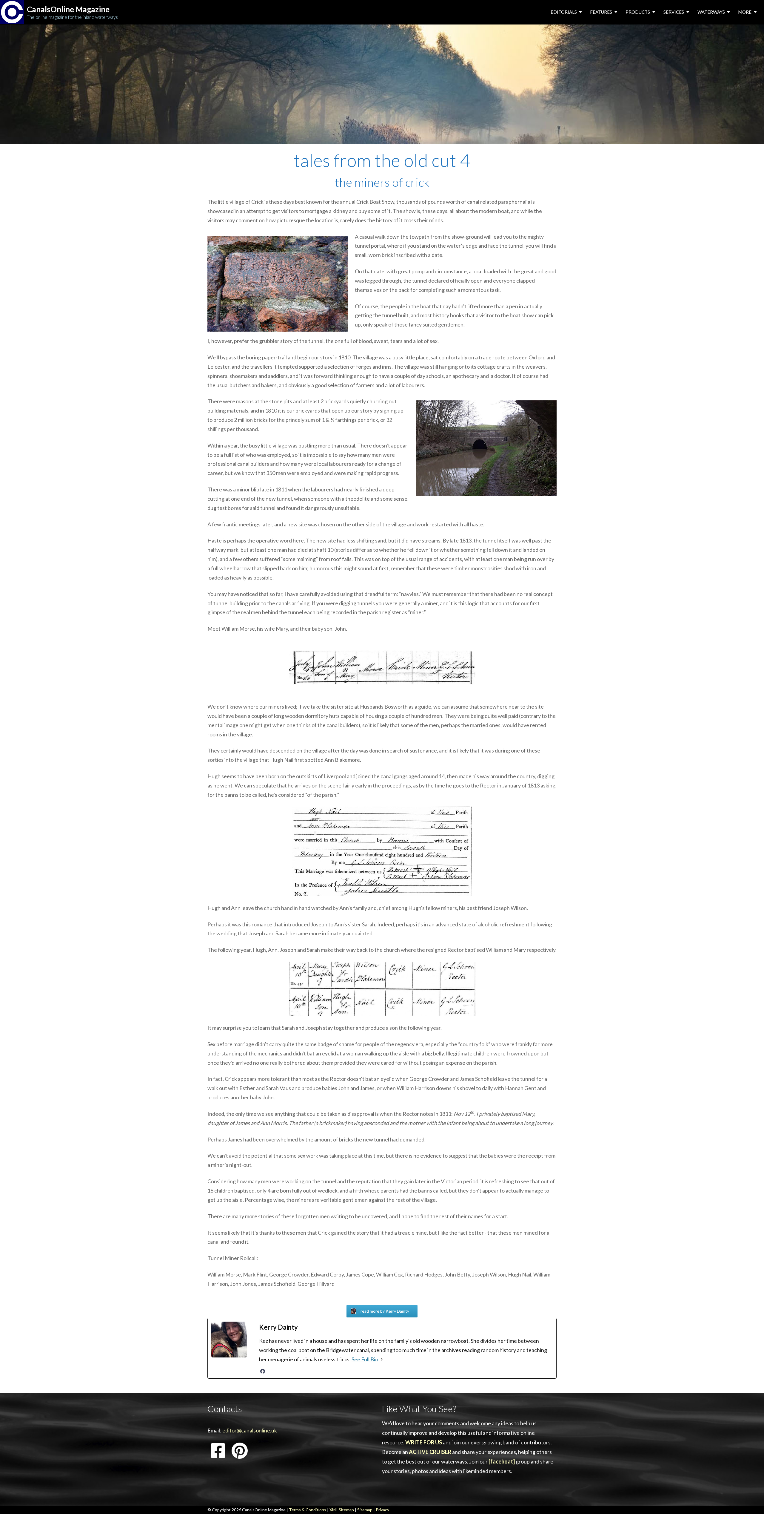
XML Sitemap (341, 1509)
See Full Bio (365, 1359)
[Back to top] (750, 1500)
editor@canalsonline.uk (249, 1430)
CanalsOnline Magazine (68, 9)
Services (674, 12)
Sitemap (364, 1509)
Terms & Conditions (307, 1509)
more (745, 12)
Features (601, 12)
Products (638, 12)
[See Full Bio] (381, 1359)
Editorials (564, 12)
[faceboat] (502, 1461)
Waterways (711, 12)
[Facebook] (262, 1371)
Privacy (382, 1509)
